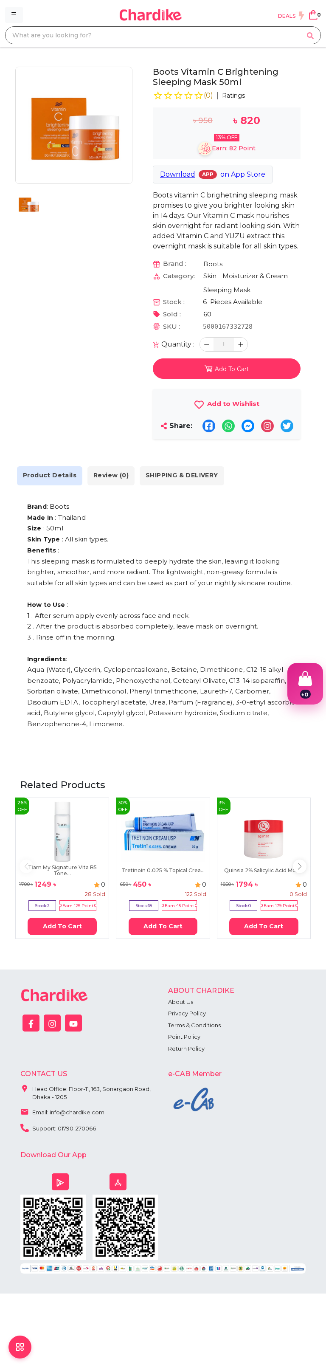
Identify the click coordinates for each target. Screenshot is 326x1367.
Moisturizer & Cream (255, 276)
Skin (209, 276)
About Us (180, 1001)
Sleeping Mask (226, 290)
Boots (212, 264)
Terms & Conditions (194, 1025)
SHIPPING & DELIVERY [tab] (182, 475)
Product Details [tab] (49, 475)
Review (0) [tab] (111, 475)
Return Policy (186, 1048)
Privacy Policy (187, 1013)
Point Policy (184, 1036)
